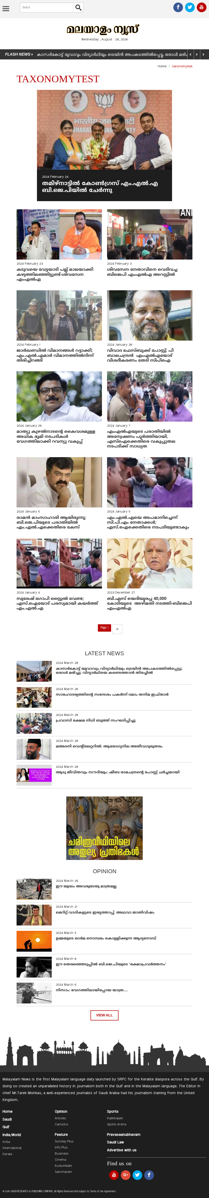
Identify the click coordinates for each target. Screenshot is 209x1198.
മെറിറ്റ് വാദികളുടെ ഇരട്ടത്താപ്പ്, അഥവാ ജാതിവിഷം (105, 913)
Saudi (7, 1119)
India (6, 1142)
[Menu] (6, 9)
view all (104, 1015)
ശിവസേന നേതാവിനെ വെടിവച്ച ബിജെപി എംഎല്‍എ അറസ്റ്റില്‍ (143, 272)
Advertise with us (122, 1150)
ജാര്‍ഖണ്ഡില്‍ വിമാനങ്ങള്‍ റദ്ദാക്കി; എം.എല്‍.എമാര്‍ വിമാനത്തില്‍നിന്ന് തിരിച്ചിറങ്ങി (55, 355)
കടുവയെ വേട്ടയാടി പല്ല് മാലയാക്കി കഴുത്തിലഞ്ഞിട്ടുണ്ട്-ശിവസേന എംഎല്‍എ (56, 274)
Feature (61, 1134)
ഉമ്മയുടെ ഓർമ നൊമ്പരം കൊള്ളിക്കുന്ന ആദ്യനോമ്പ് (106, 938)
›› (117, 629)
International (12, 1148)
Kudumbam (63, 1166)
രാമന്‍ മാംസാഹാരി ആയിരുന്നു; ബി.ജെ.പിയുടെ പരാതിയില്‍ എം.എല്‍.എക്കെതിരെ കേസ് (51, 522)
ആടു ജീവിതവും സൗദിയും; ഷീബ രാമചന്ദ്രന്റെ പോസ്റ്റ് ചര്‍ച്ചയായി (118, 772)
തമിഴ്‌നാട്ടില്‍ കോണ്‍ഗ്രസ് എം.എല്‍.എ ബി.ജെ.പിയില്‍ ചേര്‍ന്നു (100, 187)
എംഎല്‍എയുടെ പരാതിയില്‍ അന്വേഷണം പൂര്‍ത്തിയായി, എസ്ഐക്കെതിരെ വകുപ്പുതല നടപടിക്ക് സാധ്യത (141, 439)
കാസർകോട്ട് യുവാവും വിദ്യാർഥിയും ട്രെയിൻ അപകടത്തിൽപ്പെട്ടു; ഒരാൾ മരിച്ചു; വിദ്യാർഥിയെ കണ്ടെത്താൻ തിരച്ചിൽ (119, 671)
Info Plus (61, 1148)
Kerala (7, 1154)
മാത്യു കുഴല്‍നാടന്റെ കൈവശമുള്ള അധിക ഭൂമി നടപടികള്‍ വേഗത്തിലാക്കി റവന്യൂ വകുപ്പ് (56, 436)
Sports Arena (116, 1125)
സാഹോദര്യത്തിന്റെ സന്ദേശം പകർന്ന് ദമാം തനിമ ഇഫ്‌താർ (112, 695)
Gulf (6, 1127)
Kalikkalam (115, 1118)
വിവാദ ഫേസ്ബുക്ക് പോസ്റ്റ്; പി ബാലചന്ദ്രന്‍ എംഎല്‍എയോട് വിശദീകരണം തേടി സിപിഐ (140, 355)
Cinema (60, 1160)
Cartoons (61, 1125)
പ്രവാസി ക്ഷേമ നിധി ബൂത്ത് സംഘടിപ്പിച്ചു (96, 720)
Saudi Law (115, 1142)
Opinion (61, 1111)
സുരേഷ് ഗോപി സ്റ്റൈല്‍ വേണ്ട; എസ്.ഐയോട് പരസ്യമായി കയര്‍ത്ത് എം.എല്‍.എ (57, 603)
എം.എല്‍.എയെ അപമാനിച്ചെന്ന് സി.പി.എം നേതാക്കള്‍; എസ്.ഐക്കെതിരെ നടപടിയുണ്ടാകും (148, 522)
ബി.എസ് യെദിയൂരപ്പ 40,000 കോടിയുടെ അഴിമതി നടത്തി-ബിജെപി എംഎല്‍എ (149, 603)
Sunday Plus (64, 1142)
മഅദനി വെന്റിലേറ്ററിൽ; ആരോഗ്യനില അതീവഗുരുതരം (109, 746)
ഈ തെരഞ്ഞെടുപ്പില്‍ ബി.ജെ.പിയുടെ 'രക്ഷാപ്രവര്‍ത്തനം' (111, 964)
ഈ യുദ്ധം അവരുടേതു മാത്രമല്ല (86, 886)
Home (162, 67)
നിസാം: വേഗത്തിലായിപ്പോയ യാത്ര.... (92, 990)
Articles (60, 1118)
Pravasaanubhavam (123, 1134)
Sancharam (63, 1172)
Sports (113, 1111)
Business (61, 1154)
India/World (12, 1135)
